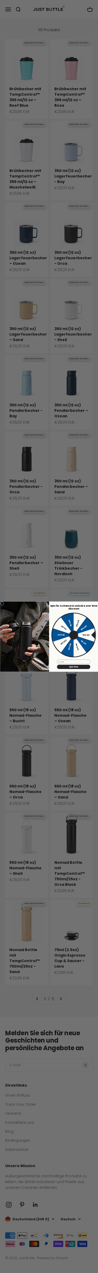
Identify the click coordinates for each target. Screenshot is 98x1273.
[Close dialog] (2, 603)
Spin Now (73, 666)
